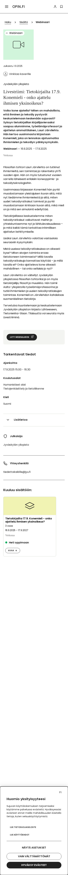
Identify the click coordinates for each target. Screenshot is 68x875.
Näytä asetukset (34, 847)
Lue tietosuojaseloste (23, 827)
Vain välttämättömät (34, 856)
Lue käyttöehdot (19, 834)
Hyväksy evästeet (34, 865)
